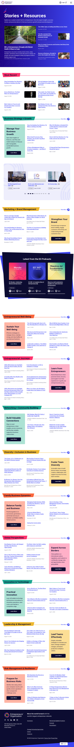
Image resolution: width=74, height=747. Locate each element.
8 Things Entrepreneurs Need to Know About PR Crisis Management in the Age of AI (59, 688)
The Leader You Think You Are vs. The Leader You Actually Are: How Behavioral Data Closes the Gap (36, 632)
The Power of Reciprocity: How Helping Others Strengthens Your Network (35, 426)
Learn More (14, 152)
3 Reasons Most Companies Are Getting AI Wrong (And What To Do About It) (36, 609)
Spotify (13, 290)
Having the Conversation (34, 523)
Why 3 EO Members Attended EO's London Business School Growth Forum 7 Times (59, 126)
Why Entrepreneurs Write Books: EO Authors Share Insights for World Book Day (36, 217)
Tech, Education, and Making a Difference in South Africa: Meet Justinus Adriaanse (13, 568)
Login (65, 2)
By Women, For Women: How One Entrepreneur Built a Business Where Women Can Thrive (13, 481)
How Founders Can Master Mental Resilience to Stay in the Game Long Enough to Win (59, 345)
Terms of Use (47, 738)
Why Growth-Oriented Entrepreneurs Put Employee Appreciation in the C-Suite (37, 651)
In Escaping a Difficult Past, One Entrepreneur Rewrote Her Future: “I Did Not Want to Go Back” (37, 481)
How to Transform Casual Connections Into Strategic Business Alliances (57, 416)
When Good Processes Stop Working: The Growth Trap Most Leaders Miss (36, 138)
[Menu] (71, 2)
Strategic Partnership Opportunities (35, 729)
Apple (20, 290)
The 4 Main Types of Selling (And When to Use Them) (52, 26)
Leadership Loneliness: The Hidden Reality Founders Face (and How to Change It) (36, 345)
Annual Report (53, 725)
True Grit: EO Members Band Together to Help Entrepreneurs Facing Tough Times (58, 676)
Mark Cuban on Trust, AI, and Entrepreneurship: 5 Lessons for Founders (12, 105)
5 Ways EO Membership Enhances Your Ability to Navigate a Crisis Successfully (36, 699)
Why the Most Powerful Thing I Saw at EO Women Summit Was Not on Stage (36, 460)
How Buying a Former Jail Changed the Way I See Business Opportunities (47, 105)
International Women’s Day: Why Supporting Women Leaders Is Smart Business (13, 470)
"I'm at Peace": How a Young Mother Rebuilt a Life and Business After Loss (59, 514)
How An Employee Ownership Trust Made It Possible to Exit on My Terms (47, 83)
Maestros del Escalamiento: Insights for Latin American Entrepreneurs (55, 283)
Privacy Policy (54, 738)
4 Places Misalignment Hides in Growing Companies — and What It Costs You (36, 149)
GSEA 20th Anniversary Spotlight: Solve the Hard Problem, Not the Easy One (13, 366)
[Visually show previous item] (25, 193)
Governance (30, 720)
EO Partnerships (52, 184)
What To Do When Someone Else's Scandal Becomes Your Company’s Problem (35, 688)
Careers (29, 731)
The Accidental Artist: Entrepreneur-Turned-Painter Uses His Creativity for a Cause (37, 378)
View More (64, 119)
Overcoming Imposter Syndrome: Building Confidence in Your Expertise (59, 333)
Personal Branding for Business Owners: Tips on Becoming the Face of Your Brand (14, 229)
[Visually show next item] (49, 193)
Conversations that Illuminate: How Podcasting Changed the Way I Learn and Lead (37, 239)
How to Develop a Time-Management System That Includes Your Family (59, 503)
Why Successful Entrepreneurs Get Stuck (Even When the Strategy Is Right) (36, 333)
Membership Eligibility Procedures (57, 720)
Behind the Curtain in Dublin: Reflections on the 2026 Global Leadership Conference (58, 426)
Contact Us (29, 734)
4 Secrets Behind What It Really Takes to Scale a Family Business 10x (35, 514)
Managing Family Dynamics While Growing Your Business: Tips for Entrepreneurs (36, 503)
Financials (52, 723)
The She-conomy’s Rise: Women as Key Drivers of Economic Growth (45, 35)
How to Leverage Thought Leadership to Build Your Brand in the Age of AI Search (14, 217)
